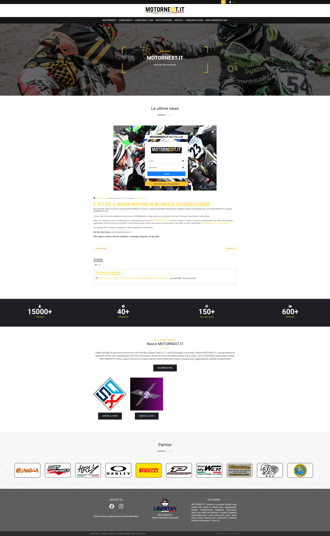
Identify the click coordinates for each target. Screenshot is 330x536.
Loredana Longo (101, 198)
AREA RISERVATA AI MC (160, 220)
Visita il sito (109, 416)
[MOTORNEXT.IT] (165, 10)
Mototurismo (164, 20)
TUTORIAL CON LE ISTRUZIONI (215, 223)
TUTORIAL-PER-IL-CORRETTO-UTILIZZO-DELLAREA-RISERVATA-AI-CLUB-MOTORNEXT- (133, 278)
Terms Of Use (235, 533)
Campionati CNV (144, 20)
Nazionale (143, 198)
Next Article (230, 249)
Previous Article (101, 249)
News (137, 198)
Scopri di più (165, 368)
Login (234, 2)
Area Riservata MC (216, 20)
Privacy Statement (222, 533)
